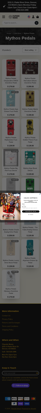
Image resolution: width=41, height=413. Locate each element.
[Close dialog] (39, 194)
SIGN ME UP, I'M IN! (30, 211)
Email (23, 203)
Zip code (24, 206)
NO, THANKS (30, 214)
